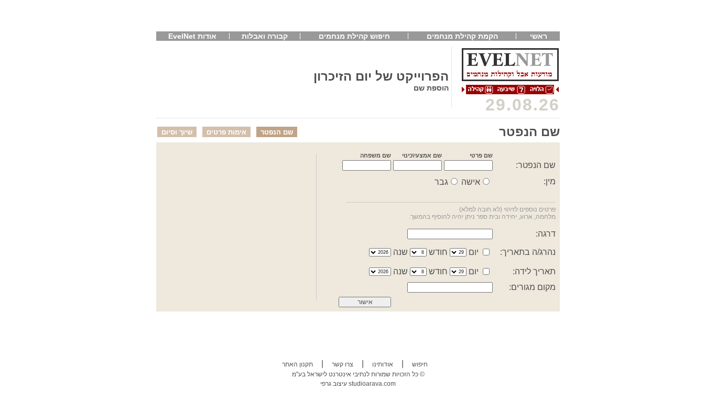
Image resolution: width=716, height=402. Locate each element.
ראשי (538, 36)
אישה (470, 181)
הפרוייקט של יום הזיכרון (381, 76)
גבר (441, 181)
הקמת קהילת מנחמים (462, 36)
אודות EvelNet (192, 36)
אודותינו (382, 364)
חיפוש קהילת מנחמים (354, 36)
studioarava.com (372, 383)
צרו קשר (342, 364)
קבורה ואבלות (265, 36)
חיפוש (420, 364)
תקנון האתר (297, 364)
